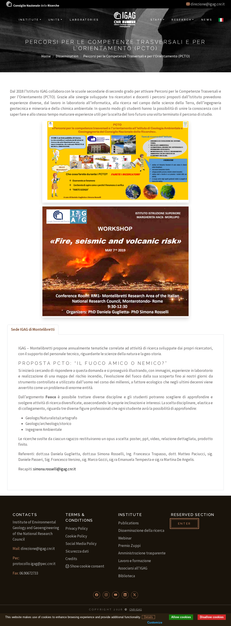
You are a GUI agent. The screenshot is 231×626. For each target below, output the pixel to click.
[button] (96, 594)
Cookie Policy (76, 536)
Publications (128, 522)
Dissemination (67, 56)
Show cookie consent (87, 566)
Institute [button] (29, 19)
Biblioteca (126, 575)
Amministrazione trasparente (142, 553)
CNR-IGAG (135, 609)
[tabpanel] (115, 412)
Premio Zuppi (129, 545)
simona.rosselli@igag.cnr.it (54, 469)
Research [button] (181, 19)
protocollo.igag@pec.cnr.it (34, 563)
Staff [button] (156, 19)
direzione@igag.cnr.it (208, 4)
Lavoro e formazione (134, 560)
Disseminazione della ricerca (141, 530)
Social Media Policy (81, 543)
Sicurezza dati (77, 551)
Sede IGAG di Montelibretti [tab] (33, 329)
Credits (71, 558)
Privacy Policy (76, 528)
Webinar (125, 538)
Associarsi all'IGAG (132, 568)
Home (46, 56)
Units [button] (54, 19)
